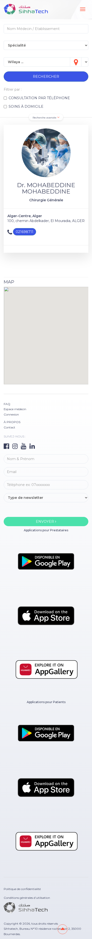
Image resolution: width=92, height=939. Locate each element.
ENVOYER (45, 521)
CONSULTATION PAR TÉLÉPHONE (39, 98)
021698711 (24, 232)
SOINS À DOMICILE (26, 106)
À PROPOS (12, 422)
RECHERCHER (46, 76)
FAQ (7, 404)
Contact (9, 427)
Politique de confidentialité (22, 889)
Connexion (11, 414)
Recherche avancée (45, 117)
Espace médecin (15, 409)
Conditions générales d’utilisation (27, 898)
